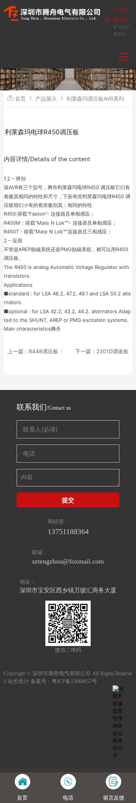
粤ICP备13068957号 (74, 681)
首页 (20, 98)
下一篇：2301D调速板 (101, 351)
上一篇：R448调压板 (33, 351)
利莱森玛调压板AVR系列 (95, 98)
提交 (68, 500)
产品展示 (46, 98)
